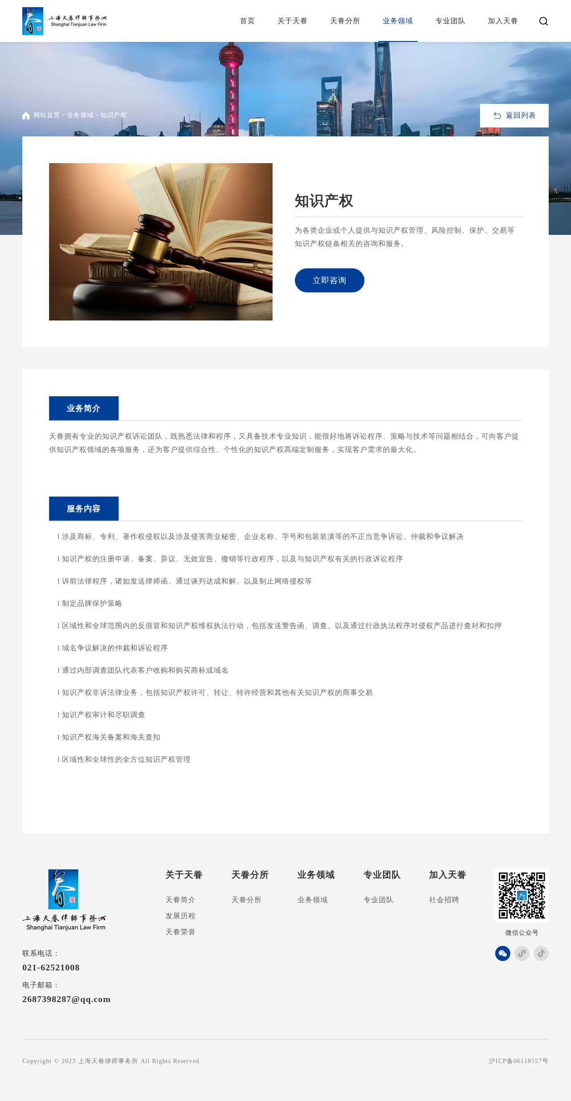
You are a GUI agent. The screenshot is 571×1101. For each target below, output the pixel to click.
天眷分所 (345, 21)
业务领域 (398, 21)
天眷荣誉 (181, 932)
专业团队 (450, 21)
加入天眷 (503, 21)
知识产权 (113, 115)
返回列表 (521, 115)
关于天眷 (292, 21)
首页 (247, 21)
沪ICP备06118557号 (519, 1061)
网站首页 (46, 115)
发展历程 (181, 916)
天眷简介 (181, 900)
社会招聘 (444, 900)
